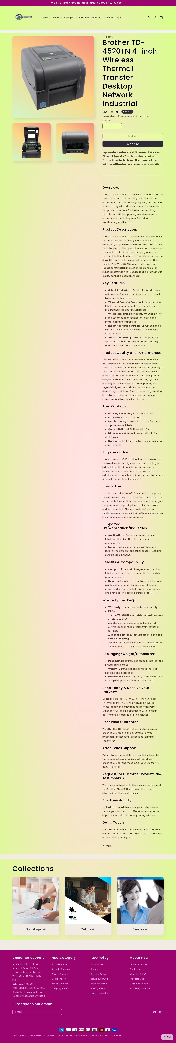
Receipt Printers (60, 983)
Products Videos (138, 979)
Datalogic (34, 929)
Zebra (86, 929)
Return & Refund (99, 979)
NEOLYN (23, 1035)
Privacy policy (49, 1035)
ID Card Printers (60, 974)
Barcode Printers (60, 964)
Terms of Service (99, 993)
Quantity (106, 120)
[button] (56, 18)
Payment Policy (99, 983)
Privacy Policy (98, 988)
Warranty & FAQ (138, 974)
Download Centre (139, 983)
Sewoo (138, 929)
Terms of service (65, 1035)
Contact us (136, 969)
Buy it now (133, 143)
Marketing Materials (140, 988)
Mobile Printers (59, 979)
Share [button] (109, 846)
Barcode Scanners (61, 969)
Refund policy (35, 1035)
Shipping (122, 116)
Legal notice (116, 1035)
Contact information (99, 1035)
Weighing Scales (60, 988)
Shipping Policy (98, 974)
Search (94, 969)
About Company (138, 964)
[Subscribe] (59, 1012)
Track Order (97, 964)
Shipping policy (81, 1035)
